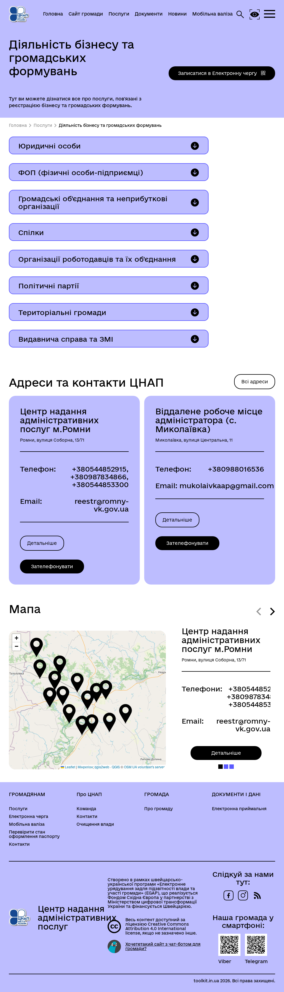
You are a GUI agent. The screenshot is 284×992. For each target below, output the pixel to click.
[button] (87, 700)
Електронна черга (28, 816)
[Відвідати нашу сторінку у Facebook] (229, 895)
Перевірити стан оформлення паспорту (34, 834)
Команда (86, 809)
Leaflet (69, 766)
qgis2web (102, 766)
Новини (177, 13)
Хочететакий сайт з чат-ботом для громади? (163, 946)
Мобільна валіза (212, 13)
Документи (149, 13)
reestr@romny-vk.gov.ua (102, 505)
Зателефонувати (52, 566)
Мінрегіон (85, 766)
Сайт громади (86, 13)
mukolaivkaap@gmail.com (226, 486)
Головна (53, 13)
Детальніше (42, 543)
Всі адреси (254, 381)
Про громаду (158, 809)
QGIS (116, 766)
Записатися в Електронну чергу (218, 73)
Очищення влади (95, 824)
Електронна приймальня (239, 809)
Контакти (19, 844)
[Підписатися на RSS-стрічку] (257, 895)
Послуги (118, 13)
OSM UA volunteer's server (144, 766)
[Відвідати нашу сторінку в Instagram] (243, 895)
